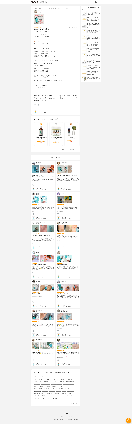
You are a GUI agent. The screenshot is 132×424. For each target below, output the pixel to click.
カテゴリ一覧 (62, 416)
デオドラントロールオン (59, 379)
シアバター (64, 391)
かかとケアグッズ (59, 395)
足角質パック (44, 398)
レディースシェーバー (45, 384)
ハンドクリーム (52, 395)
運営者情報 (56, 419)
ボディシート (53, 381)
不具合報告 (76, 419)
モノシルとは (69, 416)
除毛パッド (49, 386)
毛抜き (67, 381)
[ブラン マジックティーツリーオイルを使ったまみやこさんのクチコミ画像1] (39, 19)
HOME (66, 413)
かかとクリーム (51, 398)
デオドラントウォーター (70, 379)
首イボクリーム (45, 395)
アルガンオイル (58, 393)
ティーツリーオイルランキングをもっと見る (68, 149)
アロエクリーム (52, 391)
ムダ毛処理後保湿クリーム (68, 384)
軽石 (56, 398)
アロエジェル (58, 391)
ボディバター (67, 388)
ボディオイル (55, 388)
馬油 (63, 393)
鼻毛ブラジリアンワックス (39, 388)
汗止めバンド (59, 381)
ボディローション (37, 391)
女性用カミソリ (37, 384)
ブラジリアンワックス (62, 386)
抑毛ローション (43, 386)
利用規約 (61, 419)
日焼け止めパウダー (50, 376)
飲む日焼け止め (42, 376)
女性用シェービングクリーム (56, 384)
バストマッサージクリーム (49, 393)
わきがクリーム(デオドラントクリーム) (42, 381)
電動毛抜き (71, 381)
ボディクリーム (48, 388)
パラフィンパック (37, 398)
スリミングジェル (37, 395)
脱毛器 (64, 381)
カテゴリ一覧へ (74, 403)
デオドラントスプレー (38, 379)
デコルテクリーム (70, 391)
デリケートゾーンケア (38, 393)
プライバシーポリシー (68, 419)
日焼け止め (36, 376)
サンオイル (57, 376)
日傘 (69, 376)
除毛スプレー (55, 386)
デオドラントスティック (48, 379)
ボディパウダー (45, 391)
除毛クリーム (36, 386)
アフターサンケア (63, 376)
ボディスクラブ (67, 393)
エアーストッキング (68, 395)
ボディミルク (61, 388)
